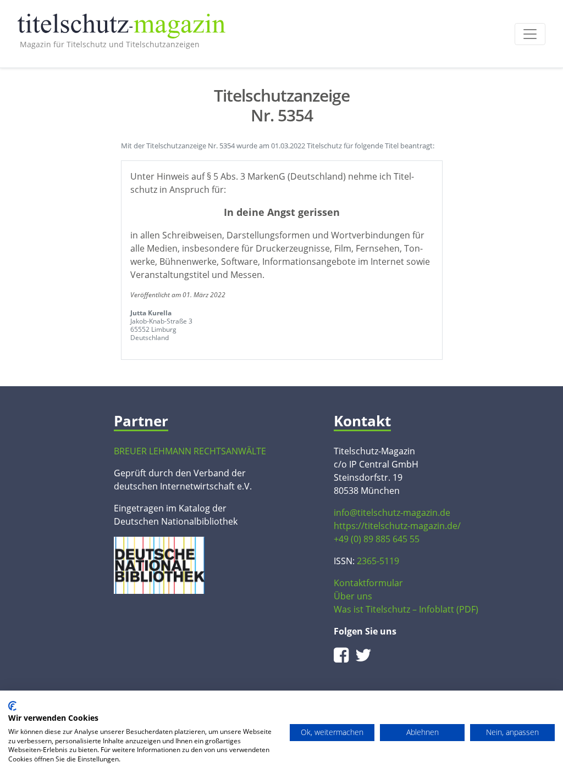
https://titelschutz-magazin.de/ (397, 526)
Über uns (353, 596)
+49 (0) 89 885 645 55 (377, 539)
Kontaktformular (368, 583)
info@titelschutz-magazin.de (392, 513)
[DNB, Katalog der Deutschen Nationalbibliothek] (159, 564)
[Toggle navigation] (530, 34)
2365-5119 (378, 561)
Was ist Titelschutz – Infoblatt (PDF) (406, 609)
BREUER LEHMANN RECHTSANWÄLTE (190, 451)
